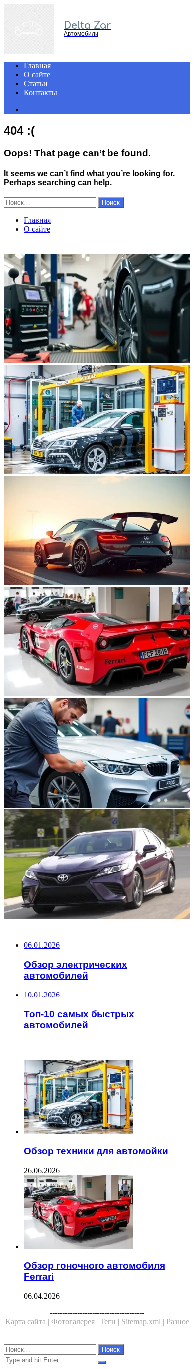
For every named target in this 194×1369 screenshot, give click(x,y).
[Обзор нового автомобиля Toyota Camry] (97, 865)
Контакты (40, 92)
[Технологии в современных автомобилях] (97, 531)
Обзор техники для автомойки (96, 1151)
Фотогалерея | (75, 1321)
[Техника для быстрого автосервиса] (97, 753)
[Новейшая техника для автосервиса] (97, 309)
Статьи (36, 83)
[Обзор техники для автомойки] (97, 420)
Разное (177, 1321)
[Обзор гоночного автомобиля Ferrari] (97, 642)
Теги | (110, 1321)
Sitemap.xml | (143, 1321)
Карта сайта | (28, 1321)
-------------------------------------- (97, 1312)
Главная (37, 66)
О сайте (37, 74)
